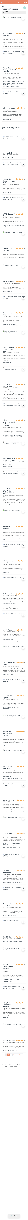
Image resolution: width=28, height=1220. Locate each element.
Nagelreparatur (14, 1066)
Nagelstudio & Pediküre (15, 1064)
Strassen (6, 1066)
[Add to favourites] (23, 18)
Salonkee (4, 1064)
